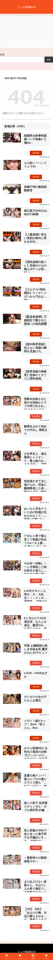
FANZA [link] (36, 416)
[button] (47, 580)
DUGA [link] (36, 153)
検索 (2, 54)
